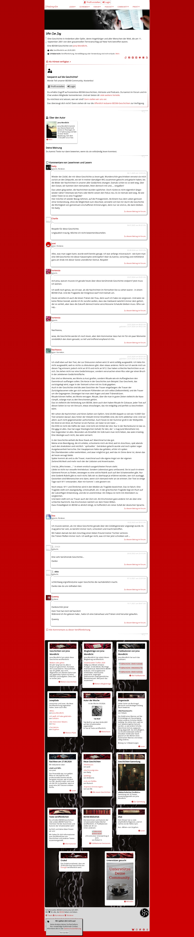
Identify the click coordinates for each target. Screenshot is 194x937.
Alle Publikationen (138, 675)
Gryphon (55, 729)
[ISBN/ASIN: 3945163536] (130, 671)
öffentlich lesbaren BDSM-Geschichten (112, 103)
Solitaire (55, 718)
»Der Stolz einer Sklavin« (58, 722)
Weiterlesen (105, 732)
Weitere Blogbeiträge (103, 684)
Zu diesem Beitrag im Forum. (135, 211)
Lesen (142, 746)
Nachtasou (56, 349)
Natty (53, 166)
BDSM (62, 912)
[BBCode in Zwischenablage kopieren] (146, 57)
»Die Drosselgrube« (91, 770)
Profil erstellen (93, 2)
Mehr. (117, 54)
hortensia (55, 270)
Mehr (50, 139)
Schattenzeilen (51, 6)
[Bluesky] (132, 929)
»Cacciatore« (54, 727)
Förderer (70, 915)
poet (53, 243)
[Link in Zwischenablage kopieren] (125, 57)
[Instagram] (136, 929)
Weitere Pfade (70, 733)
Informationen (70, 844)
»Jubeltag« (87, 776)
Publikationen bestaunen (100, 843)
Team (49, 915)
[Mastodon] (139, 929)
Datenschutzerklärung (72, 928)
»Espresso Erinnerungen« (93, 787)
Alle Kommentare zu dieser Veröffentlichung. (69, 629)
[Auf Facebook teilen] (128, 57)
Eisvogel (64, 867)
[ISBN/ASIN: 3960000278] (130, 667)
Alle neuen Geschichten (101, 792)
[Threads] (147, 929)
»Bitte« (51, 711)
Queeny (55, 596)
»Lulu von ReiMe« (90, 781)
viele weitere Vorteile (110, 95)
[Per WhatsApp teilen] (143, 57)
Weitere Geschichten (68, 682)
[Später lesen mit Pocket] (139, 57)
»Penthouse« (88, 765)
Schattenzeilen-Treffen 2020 (94, 663)
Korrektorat (59, 915)
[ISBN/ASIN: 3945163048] (130, 663)
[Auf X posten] (132, 57)
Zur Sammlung (139, 802)
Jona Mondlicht (80, 45)
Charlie (54, 218)
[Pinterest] (143, 929)
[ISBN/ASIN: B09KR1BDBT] (97, 834)
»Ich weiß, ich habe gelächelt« (60, 716)
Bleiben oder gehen (57, 663)
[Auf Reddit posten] (136, 57)
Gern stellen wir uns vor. (95, 99)
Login (107, 2)
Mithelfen (129, 901)
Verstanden (64, 933)
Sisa (53, 515)
